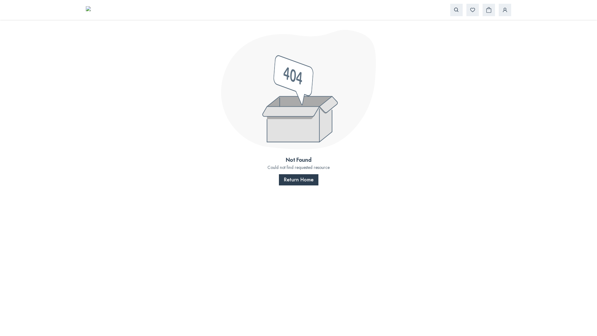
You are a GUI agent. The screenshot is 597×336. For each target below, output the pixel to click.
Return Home (298, 179)
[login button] (505, 10)
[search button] (456, 10)
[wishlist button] (472, 10)
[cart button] (489, 10)
